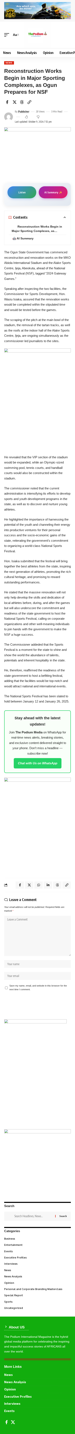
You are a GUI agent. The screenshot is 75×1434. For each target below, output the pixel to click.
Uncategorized (37, 1308)
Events (37, 1251)
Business (37, 1238)
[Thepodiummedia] (37, 35)
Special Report (37, 1295)
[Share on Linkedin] (48, 885)
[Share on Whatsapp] (38, 885)
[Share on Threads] (22, 102)
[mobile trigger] (7, 35)
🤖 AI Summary (23, 238)
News (9, 63)
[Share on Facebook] (7, 102)
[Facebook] (6, 1422)
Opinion (37, 1282)
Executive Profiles (37, 1257)
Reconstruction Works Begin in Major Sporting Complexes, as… (37, 229)
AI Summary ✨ (53, 192)
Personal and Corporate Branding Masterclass (37, 1289)
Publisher (23, 111)
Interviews (37, 1263)
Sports (37, 1301)
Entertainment (37, 1244)
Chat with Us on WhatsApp (37, 763)
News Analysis (37, 1276)
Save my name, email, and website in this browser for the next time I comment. (38, 987)
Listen (22, 192)
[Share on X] (15, 102)
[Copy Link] (29, 102)
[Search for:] (33, 1216)
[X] (13, 1422)
